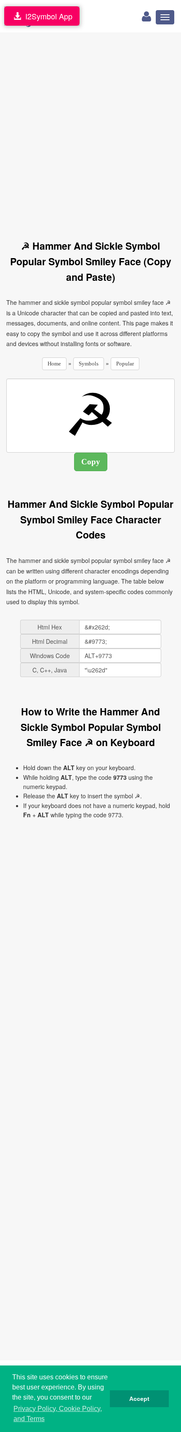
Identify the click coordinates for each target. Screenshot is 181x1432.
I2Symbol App (46, 16)
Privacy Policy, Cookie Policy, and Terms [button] (57, 1413)
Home (54, 363)
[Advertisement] (90, 131)
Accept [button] (139, 1398)
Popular (125, 363)
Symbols (88, 363)
